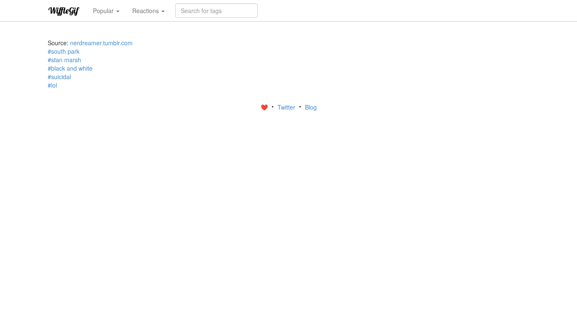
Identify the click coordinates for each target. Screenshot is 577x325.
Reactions (146, 10)
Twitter (287, 107)
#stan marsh (64, 59)
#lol (52, 85)
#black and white (70, 68)
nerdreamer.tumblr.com (101, 43)
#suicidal (59, 76)
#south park (63, 51)
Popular (104, 10)
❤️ (265, 107)
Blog (311, 107)
